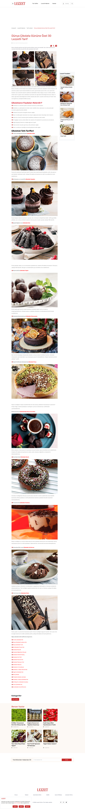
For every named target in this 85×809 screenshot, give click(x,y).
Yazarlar (54, 3)
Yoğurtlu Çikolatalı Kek (18, 672)
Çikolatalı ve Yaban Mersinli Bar (20, 669)
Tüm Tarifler (35, 3)
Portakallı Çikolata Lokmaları (19, 677)
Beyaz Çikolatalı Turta (18, 644)
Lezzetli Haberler (45, 3)
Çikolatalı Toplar (24, 270)
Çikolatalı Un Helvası (29, 547)
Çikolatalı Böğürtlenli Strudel (19, 652)
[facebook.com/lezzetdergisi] (61, 802)
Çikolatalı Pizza (32, 362)
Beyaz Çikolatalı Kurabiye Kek (20, 642)
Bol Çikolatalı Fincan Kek (18, 647)
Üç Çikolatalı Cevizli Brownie (19, 687)
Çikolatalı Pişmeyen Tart (18, 662)
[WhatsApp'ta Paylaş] (51, 46)
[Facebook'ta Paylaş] (56, 46)
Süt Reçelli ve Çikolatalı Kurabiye (20, 682)
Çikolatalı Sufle (31, 133)
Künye (16, 794)
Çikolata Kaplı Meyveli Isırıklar (27, 411)
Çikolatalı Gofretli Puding (18, 654)
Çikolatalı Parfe (25, 593)
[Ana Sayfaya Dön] (42, 789)
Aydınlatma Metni (37, 794)
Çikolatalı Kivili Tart (17, 657)
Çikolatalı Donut (25, 457)
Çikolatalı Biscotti (17, 649)
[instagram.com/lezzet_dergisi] (63, 802)
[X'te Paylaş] (54, 46)
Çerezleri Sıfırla (68, 794)
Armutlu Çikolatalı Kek (18, 639)
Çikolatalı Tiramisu (24, 502)
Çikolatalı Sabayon (17, 664)
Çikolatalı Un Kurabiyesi (18, 667)
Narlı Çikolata (16, 674)
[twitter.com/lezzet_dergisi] (66, 802)
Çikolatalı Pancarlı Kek (18, 659)
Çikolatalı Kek (26, 222)
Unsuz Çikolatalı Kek (17, 684)
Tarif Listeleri (30, 28)
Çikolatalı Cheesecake (31, 316)
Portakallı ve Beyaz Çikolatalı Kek (20, 679)
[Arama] (72, 3)
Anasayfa (14, 28)
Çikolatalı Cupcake (30, 179)
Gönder (66, 759)
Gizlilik (47, 794)
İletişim (26, 794)
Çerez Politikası (58, 794)
